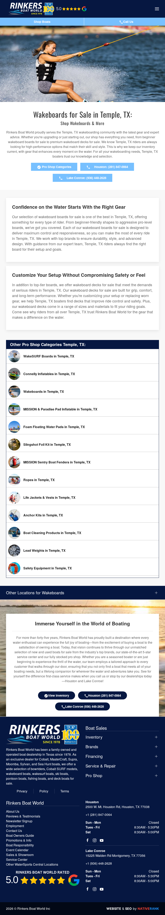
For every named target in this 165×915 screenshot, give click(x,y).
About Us (12, 811)
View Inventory (58, 695)
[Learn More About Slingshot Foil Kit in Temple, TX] (82, 444)
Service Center (16, 859)
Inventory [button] (94, 737)
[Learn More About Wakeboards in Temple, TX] (82, 391)
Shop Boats (42, 21)
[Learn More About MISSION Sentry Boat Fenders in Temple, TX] (82, 462)
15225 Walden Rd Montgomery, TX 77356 (115, 855)
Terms (64, 791)
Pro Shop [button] (94, 775)
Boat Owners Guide (20, 835)
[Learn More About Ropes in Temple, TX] (82, 480)
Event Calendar (17, 850)
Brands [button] (92, 746)
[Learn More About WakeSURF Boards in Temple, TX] (82, 356)
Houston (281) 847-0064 (104, 695)
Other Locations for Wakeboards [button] (35, 592)
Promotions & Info (18, 840)
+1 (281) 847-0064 (99, 814)
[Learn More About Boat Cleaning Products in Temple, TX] (82, 533)
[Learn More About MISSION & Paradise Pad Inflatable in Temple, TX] (82, 409)
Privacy (22, 791)
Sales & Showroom (20, 854)
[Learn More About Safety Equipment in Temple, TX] (82, 568)
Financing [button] (94, 756)
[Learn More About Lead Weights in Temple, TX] (82, 550)
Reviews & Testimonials (23, 816)
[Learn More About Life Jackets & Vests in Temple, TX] (82, 497)
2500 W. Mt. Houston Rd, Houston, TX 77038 (118, 806)
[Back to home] (31, 9)
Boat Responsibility (20, 845)
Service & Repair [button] (101, 766)
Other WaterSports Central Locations (32, 864)
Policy (43, 791)
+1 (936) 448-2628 (99, 863)
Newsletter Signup (19, 821)
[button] (157, 9)
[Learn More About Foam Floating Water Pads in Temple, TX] (82, 427)
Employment (15, 825)
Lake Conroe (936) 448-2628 (84, 706)
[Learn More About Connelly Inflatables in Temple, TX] (82, 374)
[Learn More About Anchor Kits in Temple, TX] (82, 515)
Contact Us (14, 830)
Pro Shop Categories (56, 167)
